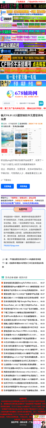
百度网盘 (7, 186)
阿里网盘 (23, 186)
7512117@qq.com (11, 245)
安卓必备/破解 (18, 126)
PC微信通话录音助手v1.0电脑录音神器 (25, 259)
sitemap (23, 425)
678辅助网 (13, 123)
